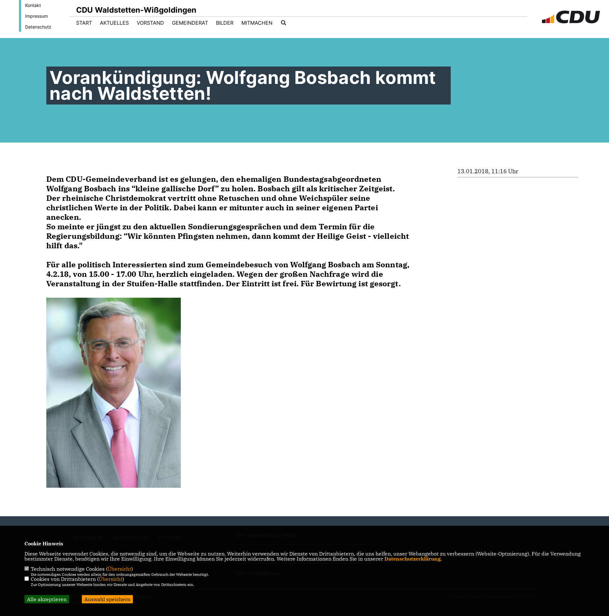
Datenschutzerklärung (412, 559)
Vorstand (150, 22)
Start (84, 22)
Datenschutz (38, 26)
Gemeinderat (190, 22)
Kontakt (33, 5)
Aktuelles (114, 22)
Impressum (36, 16)
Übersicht (119, 569)
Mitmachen (256, 22)
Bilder (224, 22)
